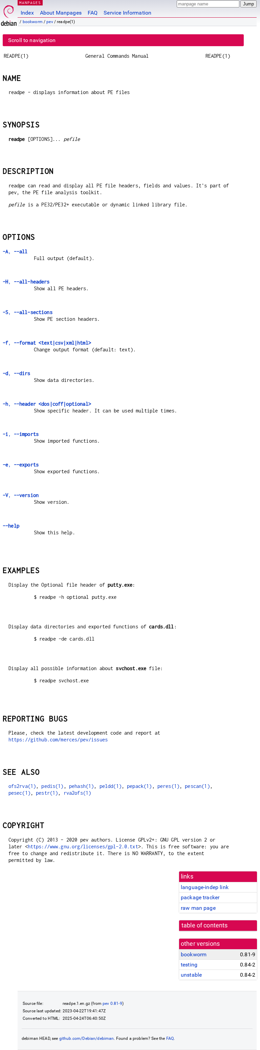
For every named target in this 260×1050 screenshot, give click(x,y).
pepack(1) (139, 786)
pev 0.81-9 (112, 1003)
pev (49, 21)
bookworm (33, 21)
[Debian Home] (8, 13)
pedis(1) (52, 786)
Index (27, 13)
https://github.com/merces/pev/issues (58, 739)
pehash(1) (81, 786)
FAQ (93, 13)
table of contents (204, 925)
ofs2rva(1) (22, 786)
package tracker (200, 897)
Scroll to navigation (32, 40)
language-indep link (205, 887)
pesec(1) (19, 793)
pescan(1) (197, 786)
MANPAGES (30, 2)
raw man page (198, 908)
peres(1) (168, 786)
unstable (191, 975)
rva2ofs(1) (77, 793)
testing (189, 964)
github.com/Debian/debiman (86, 1038)
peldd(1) (111, 786)
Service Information (127, 13)
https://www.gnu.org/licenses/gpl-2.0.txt (83, 846)
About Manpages (61, 13)
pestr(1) (47, 793)
